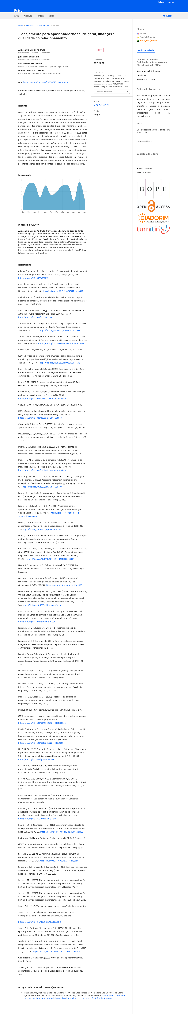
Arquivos (28, 15)
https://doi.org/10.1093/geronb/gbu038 (36, 621)
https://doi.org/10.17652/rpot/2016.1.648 (37, 818)
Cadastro (161, 2)
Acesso (171, 2)
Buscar (168, 15)
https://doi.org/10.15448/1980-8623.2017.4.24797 (46, 82)
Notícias (40, 15)
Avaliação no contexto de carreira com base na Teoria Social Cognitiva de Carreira (74, 997)
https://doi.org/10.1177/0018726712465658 (58, 860)
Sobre (52, 15)
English (143, 33)
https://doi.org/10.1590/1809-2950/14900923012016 (42, 470)
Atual (16, 15)
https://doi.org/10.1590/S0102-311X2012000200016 (50, 559)
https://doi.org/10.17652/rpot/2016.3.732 (42, 529)
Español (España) (148, 37)
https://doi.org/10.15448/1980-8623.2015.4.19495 (61, 343)
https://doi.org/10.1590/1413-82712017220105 (61, 831)
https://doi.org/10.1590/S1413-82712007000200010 (56, 951)
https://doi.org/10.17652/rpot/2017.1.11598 (60, 362)
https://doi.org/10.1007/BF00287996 (35, 317)
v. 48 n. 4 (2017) (43, 25)
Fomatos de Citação (104, 91)
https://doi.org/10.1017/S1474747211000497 (62, 291)
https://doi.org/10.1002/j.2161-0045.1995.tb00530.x (42, 398)
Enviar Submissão (146, 50)
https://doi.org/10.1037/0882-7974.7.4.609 (42, 486)
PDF (100, 50)
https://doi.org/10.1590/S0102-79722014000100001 (42, 743)
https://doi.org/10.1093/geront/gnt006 (64, 585)
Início (20, 25)
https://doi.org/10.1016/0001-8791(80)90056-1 (39, 922)
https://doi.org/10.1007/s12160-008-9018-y (42, 605)
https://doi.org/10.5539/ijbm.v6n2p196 (36, 759)
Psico (18, 10)
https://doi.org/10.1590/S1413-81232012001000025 (42, 723)
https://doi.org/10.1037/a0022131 (34, 278)
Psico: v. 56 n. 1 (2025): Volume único (94, 998)
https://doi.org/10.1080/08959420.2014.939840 (40, 418)
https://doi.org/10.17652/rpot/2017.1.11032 (60, 330)
